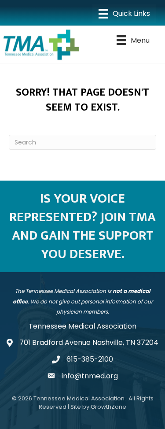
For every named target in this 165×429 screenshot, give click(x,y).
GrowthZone (108, 407)
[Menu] (124, 13)
